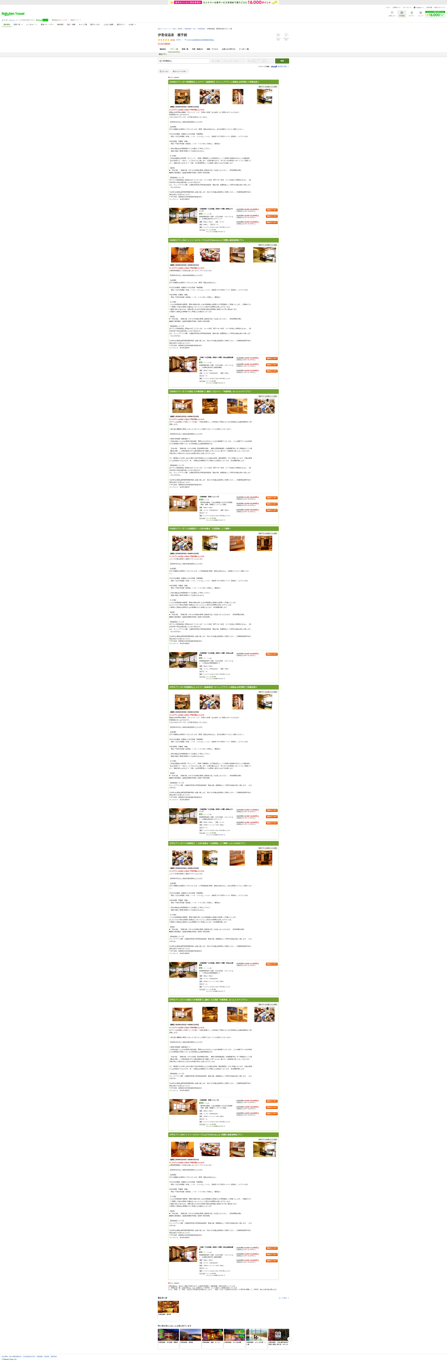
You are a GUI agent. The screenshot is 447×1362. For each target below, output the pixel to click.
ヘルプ (388, 7)
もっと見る (283, 1298)
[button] (177, 1302)
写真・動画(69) (197, 49)
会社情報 (5, 1356)
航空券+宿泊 (282, 66)
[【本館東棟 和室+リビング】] (183, 503)
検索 (282, 61)
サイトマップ (407, 7)
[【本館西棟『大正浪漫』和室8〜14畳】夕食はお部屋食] (183, 660)
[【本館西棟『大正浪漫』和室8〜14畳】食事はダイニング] (183, 216)
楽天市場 (429, 7)
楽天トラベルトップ (164, 29)
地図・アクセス (212, 49)
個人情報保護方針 (15, 1356)
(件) (178, 40)
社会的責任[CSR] (29, 1356)
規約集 (46, 1356)
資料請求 (54, 1356)
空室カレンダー (272, 210)
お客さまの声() (228, 49)
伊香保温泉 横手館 (172, 35)
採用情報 (40, 1356)
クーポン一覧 (244, 49)
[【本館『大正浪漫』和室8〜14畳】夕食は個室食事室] (183, 364)
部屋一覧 (185, 49)
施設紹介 (163, 49)
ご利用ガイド (396, 7)
